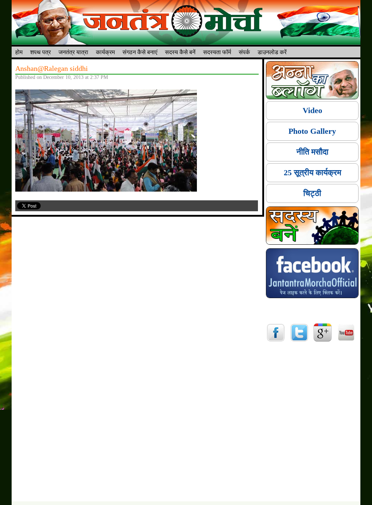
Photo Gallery (312, 131)
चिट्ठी (312, 193)
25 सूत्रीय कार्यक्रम (312, 172)
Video (312, 110)
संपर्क (244, 52)
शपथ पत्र (40, 52)
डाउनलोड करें (272, 52)
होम (19, 52)
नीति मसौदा (312, 151)
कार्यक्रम (105, 52)
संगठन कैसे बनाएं (139, 52)
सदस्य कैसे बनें (180, 52)
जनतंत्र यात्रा (73, 52)
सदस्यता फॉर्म (217, 52)
